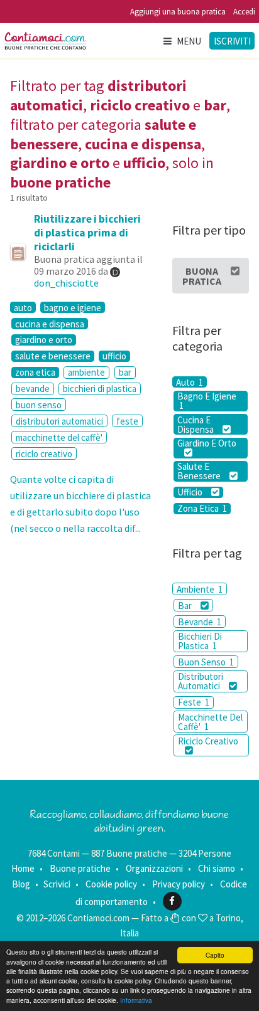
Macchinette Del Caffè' (210, 722)
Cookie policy (111, 884)
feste (127, 421)
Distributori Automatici (200, 681)
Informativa (136, 1000)
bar (125, 372)
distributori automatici (59, 421)
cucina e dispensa (49, 323)
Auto (189, 382)
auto (23, 307)
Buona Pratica (201, 276)
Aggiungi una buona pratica (178, 11)
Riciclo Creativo (208, 741)
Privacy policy (178, 884)
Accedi (244, 11)
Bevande (199, 622)
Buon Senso (206, 662)
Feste (193, 702)
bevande (33, 388)
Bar (186, 605)
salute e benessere (53, 356)
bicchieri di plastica (99, 388)
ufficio (114, 356)
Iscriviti (232, 41)
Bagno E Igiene (206, 401)
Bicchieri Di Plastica (200, 641)
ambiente (86, 372)
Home (23, 868)
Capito (215, 955)
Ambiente (200, 589)
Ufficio (190, 492)
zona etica (35, 372)
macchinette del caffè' (59, 437)
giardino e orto (43, 340)
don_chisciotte (66, 283)
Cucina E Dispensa (196, 424)
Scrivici (56, 884)
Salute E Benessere (200, 471)
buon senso (39, 405)
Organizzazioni (154, 868)
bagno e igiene (72, 307)
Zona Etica (202, 508)
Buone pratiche (80, 868)
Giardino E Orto (206, 444)
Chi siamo (216, 868)
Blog (21, 884)
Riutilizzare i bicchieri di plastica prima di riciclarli (87, 232)
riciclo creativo (44, 454)
